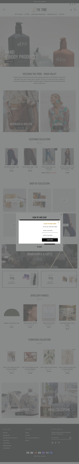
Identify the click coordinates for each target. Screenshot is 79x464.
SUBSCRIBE (50, 240)
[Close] (58, 222)
